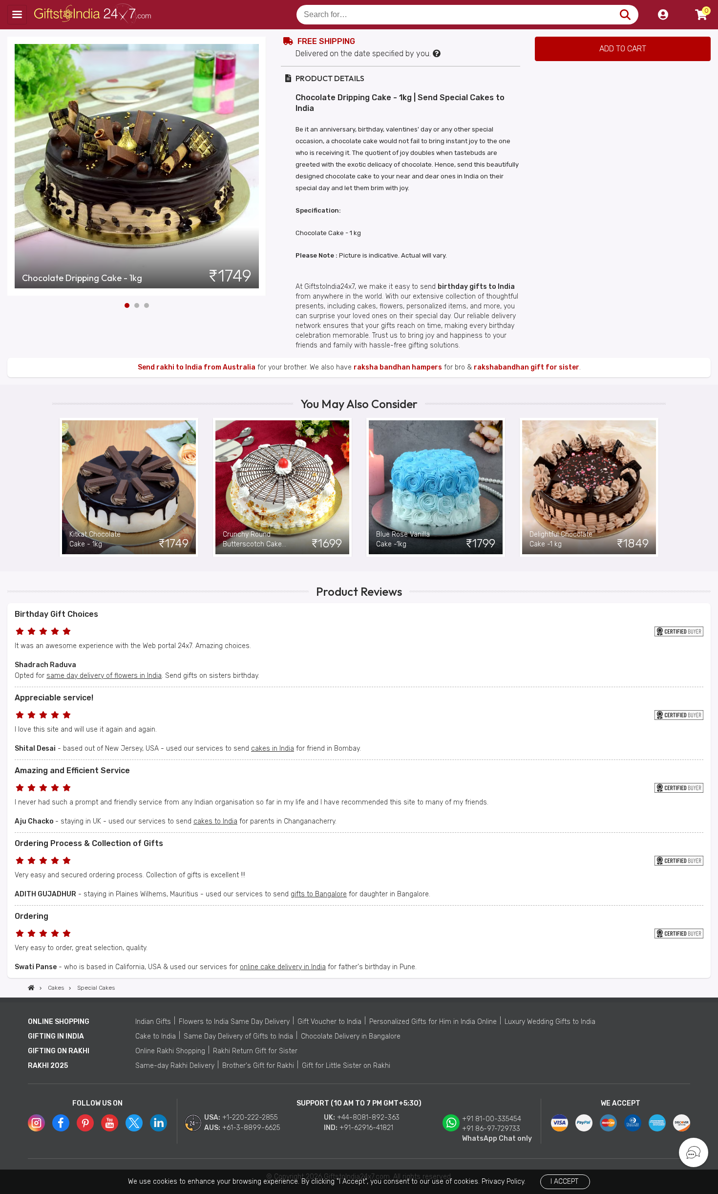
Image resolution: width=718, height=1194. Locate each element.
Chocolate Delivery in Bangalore (351, 1036)
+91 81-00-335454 (491, 1119)
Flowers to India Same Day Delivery (234, 1022)
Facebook (60, 1122)
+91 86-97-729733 (491, 1129)
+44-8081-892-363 (368, 1117)
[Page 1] (127, 305)
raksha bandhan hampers (398, 367)
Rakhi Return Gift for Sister (255, 1051)
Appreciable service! (54, 697)
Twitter (134, 1122)
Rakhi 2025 (48, 1066)
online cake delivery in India (283, 967)
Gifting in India (56, 1036)
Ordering (31, 916)
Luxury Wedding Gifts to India (550, 1022)
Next (259, 166)
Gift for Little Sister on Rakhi (346, 1066)
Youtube (109, 1122)
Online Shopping (58, 1022)
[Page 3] (146, 305)
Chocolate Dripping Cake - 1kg (82, 278)
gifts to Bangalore (319, 894)
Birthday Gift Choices (56, 614)
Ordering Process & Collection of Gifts (89, 843)
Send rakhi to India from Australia (196, 367)
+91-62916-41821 (366, 1128)
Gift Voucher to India (329, 1022)
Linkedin (158, 1122)
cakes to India (215, 821)
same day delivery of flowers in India (104, 676)
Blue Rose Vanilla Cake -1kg (403, 539)
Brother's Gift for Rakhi (258, 1066)
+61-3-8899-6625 (251, 1128)
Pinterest (85, 1122)
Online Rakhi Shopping (170, 1051)
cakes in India (272, 748)
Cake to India (155, 1036)
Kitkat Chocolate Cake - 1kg (95, 539)
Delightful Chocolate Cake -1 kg (560, 539)
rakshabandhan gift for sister (526, 367)
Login (663, 14)
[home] (31, 987)
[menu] (17, 14)
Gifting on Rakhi (58, 1051)
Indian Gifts (153, 1022)
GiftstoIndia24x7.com (93, 14)
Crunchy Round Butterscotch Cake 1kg (252, 539)
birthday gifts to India (476, 286)
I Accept (564, 1181)
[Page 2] (136, 305)
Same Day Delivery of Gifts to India (238, 1036)
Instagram (36, 1122)
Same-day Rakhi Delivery (174, 1066)
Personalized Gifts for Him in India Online (433, 1022)
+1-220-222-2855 (250, 1117)
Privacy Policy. (504, 1181)
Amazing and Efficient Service (72, 770)
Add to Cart (622, 48)
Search (625, 14)
